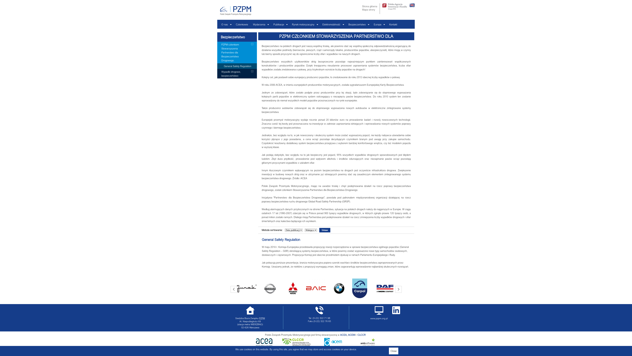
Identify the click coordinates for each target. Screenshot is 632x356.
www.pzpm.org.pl (379, 318)
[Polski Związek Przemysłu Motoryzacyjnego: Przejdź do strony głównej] (235, 10)
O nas (223, 25)
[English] (412, 6)
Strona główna (369, 6)
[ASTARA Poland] (272, 288)
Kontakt (393, 24)
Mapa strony (368, 9)
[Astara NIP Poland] (249, 288)
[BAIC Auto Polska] (295, 284)
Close (394, 350)
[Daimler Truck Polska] (387, 284)
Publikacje (277, 25)
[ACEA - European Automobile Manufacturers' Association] (264, 344)
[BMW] (318, 288)
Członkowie (242, 24)
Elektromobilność (330, 25)
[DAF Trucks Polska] (364, 288)
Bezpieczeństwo (356, 25)
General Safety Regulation (281, 239)
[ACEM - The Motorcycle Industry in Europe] (366, 334)
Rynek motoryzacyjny (302, 25)
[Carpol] (338, 288)
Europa (376, 25)
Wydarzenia (257, 25)
